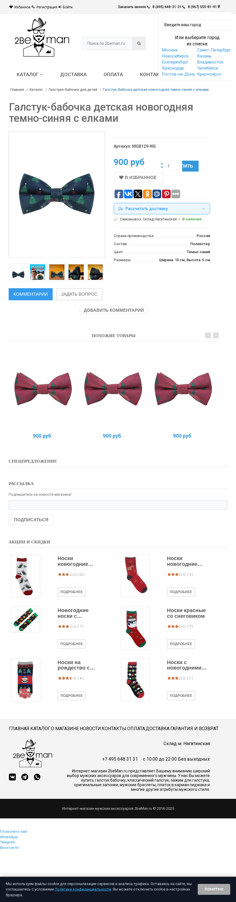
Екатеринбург (175, 62)
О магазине (65, 728)
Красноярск (209, 74)
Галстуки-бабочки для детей (73, 90)
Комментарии (31, 294)
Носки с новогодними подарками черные (184, 665)
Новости (90, 728)
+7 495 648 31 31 (120, 759)
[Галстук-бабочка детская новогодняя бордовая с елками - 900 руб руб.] (43, 389)
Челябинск (207, 68)
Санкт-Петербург (214, 50)
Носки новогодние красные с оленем (182, 561)
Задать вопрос (79, 294)
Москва (169, 50)
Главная (17, 90)
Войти (68, 7)
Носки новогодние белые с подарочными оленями (76, 561)
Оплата (136, 728)
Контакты (114, 728)
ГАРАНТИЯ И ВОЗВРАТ (194, 728)
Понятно (214, 889)
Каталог (36, 90)
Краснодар (173, 68)
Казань (204, 56)
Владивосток (210, 62)
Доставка (158, 728)
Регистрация (47, 7)
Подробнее (71, 592)
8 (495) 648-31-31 (167, 7)
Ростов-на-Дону (178, 74)
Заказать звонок (132, 7)
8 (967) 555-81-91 (202, 7)
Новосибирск (175, 56)
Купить (184, 166)
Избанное (22, 7)
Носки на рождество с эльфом (74, 665)
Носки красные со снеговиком (186, 613)
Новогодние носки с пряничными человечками (74, 613)
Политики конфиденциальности (83, 889)
